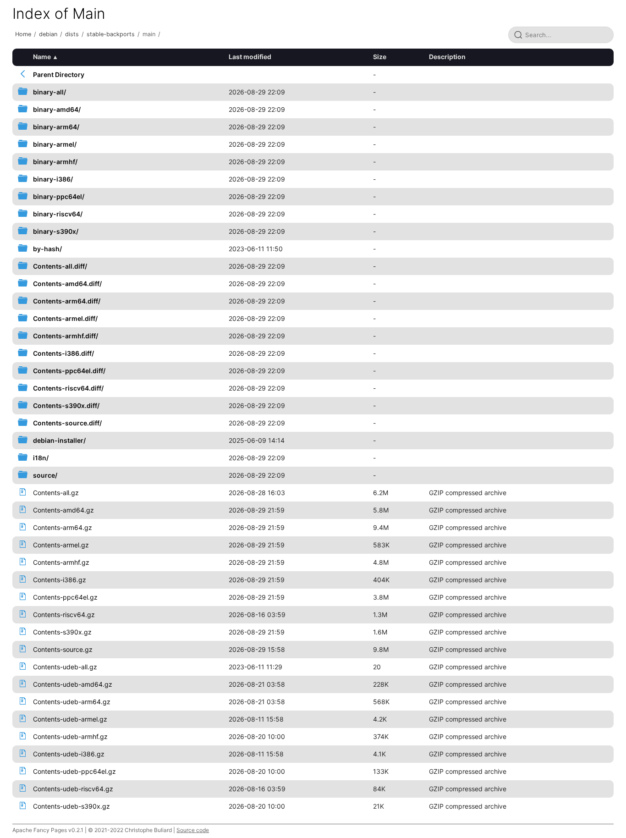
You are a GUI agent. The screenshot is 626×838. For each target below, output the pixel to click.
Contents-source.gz (63, 649)
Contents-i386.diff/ (63, 353)
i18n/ (41, 458)
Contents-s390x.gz (62, 632)
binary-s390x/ (55, 231)
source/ (45, 475)
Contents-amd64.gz (63, 510)
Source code (192, 830)
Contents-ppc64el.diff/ (69, 371)
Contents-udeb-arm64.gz (71, 702)
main (149, 34)
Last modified (250, 57)
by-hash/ (47, 249)
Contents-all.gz (56, 492)
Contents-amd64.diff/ (67, 283)
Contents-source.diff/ (67, 423)
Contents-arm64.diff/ (66, 301)
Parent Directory (58, 74)
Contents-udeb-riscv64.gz (73, 789)
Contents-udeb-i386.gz (68, 754)
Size (379, 57)
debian (48, 34)
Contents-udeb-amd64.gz (72, 684)
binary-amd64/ (57, 109)
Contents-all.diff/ (60, 266)
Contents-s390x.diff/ (66, 405)
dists (72, 34)
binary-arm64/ (56, 127)
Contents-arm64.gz (62, 527)
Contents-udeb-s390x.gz (71, 806)
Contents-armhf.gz (61, 562)
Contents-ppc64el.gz (65, 597)
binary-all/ (49, 92)
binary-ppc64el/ (58, 196)
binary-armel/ (55, 144)
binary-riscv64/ (57, 214)
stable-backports (111, 34)
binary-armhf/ (55, 161)
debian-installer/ (59, 440)
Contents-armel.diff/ (65, 318)
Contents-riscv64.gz (64, 614)
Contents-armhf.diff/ (65, 336)
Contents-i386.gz (59, 580)
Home (23, 34)
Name (42, 57)
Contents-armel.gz (61, 545)
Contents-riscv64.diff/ (68, 388)
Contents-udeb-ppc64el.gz (74, 771)
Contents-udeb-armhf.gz (70, 736)
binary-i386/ (53, 179)
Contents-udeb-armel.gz (70, 719)
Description (447, 57)
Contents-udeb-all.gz (65, 667)
